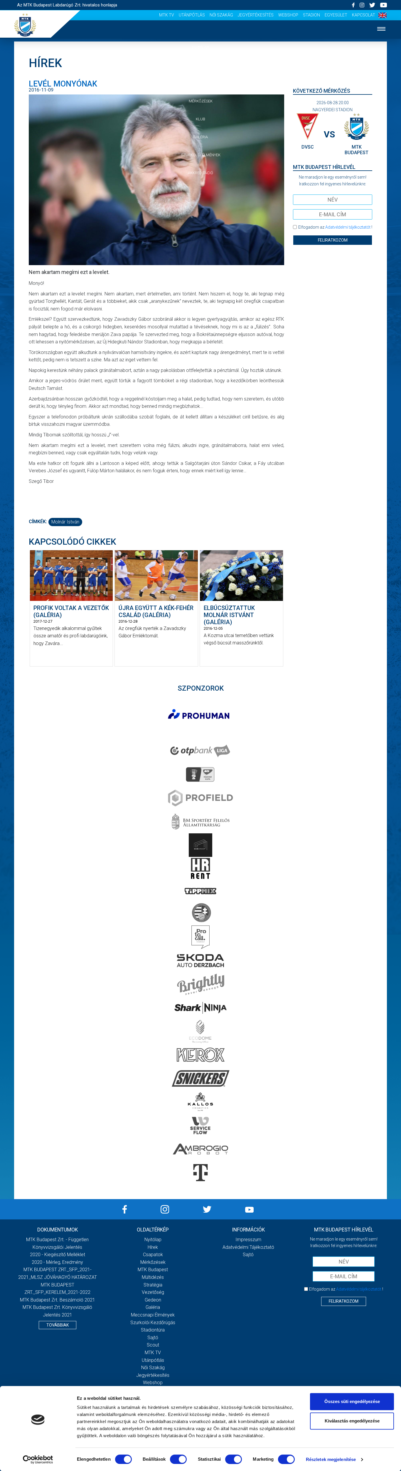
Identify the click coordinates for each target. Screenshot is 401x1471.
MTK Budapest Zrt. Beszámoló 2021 (57, 1300)
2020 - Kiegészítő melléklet (57, 1254)
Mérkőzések (201, 101)
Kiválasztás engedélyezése (352, 1420)
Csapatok (200, 83)
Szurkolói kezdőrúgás (152, 1322)
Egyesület (336, 15)
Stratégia (153, 1285)
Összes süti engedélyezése (352, 1401)
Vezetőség (153, 1292)
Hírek (201, 65)
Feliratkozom (333, 240)
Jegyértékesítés (256, 15)
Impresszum (248, 1239)
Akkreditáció (200, 173)
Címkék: (38, 521)
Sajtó (152, 1337)
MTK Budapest (153, 1269)
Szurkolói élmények (200, 155)
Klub (200, 119)
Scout (153, 1345)
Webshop (288, 15)
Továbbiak (57, 1325)
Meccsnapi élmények (153, 1315)
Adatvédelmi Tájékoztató (248, 1247)
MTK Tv (166, 15)
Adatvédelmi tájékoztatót (347, 227)
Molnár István (65, 522)
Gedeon (153, 1300)
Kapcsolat (363, 15)
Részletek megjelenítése (331, 1459)
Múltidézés (153, 1277)
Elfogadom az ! (335, 227)
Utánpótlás (192, 15)
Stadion (311, 15)
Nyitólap (200, 47)
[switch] (178, 1459)
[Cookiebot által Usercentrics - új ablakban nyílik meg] (38, 1459)
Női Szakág (221, 15)
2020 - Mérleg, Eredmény (57, 1262)
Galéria (200, 137)
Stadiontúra (153, 1330)
